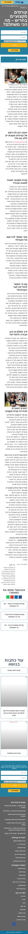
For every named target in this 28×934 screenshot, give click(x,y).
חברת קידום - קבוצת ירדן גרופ (14, 932)
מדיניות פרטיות (13, 41)
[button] (3, 59)
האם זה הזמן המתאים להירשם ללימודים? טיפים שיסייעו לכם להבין (14, 713)
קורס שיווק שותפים (14, 753)
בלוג (20, 6)
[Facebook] (14, 924)
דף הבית (25, 6)
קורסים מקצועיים (19, 142)
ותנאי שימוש (7, 41)
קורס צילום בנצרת (14, 670)
